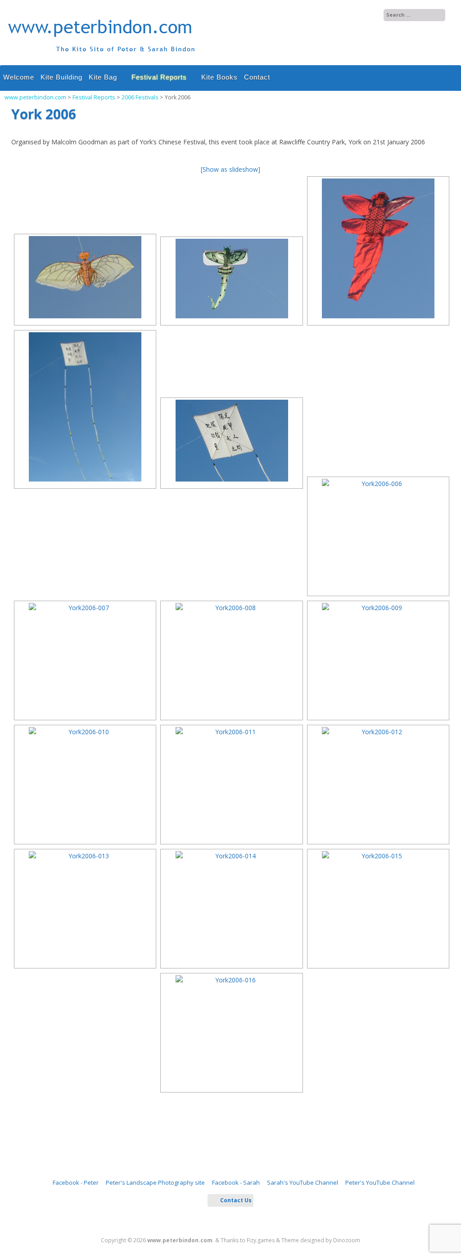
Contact (257, 77)
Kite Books (219, 77)
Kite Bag (103, 77)
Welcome (18, 77)
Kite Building (61, 77)
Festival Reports (159, 77)
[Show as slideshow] (230, 169)
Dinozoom (346, 1240)
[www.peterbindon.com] (102, 56)
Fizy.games (261, 1240)
